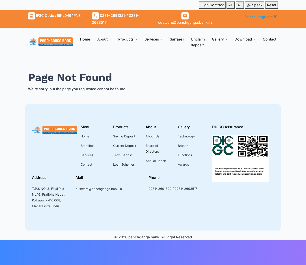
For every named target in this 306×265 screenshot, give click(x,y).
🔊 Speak (255, 5)
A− (239, 5)
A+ (230, 5)
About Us (152, 136)
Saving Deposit (124, 136)
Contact (269, 39)
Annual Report (156, 161)
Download (244, 39)
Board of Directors (152, 148)
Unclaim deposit (198, 42)
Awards (183, 164)
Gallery (218, 39)
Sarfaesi (177, 39)
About (102, 39)
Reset (271, 5)
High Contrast (212, 5)
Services (152, 39)
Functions (185, 155)
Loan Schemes (124, 164)
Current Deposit (124, 145)
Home (85, 39)
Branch (183, 145)
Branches (87, 145)
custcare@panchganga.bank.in (99, 189)
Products (126, 39)
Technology (186, 136)
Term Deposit (123, 155)
